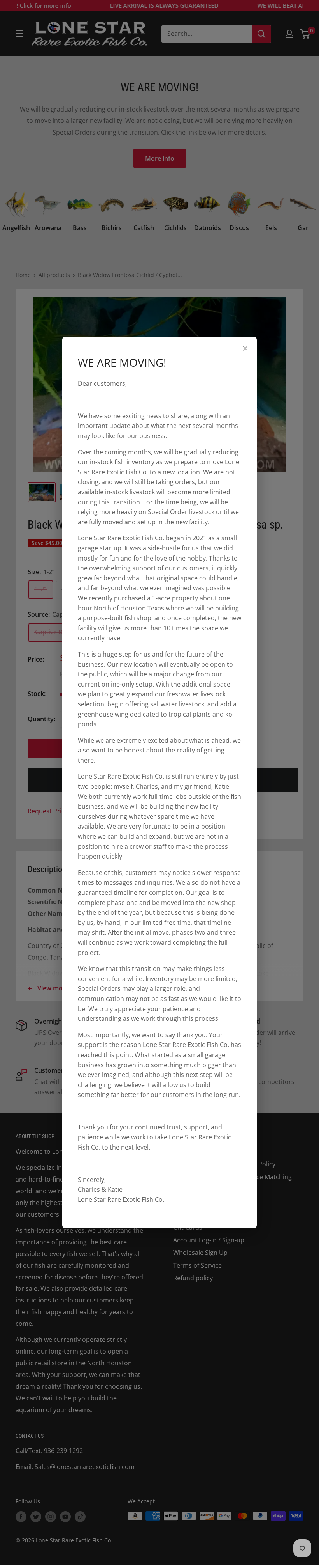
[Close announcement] (245, 348)
